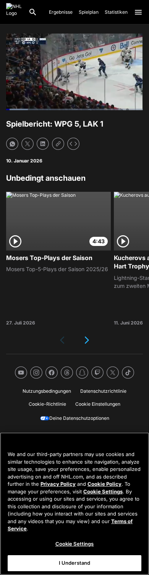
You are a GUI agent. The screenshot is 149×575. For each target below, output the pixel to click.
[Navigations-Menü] (138, 12)
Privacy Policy (58, 484)
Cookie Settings (103, 491)
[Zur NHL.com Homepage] (14, 12)
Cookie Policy (104, 484)
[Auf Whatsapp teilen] (12, 144)
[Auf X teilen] (27, 144)
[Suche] (32, 12)
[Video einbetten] (73, 144)
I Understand (75, 563)
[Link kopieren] (58, 144)
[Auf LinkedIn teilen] (43, 144)
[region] (74, 503)
